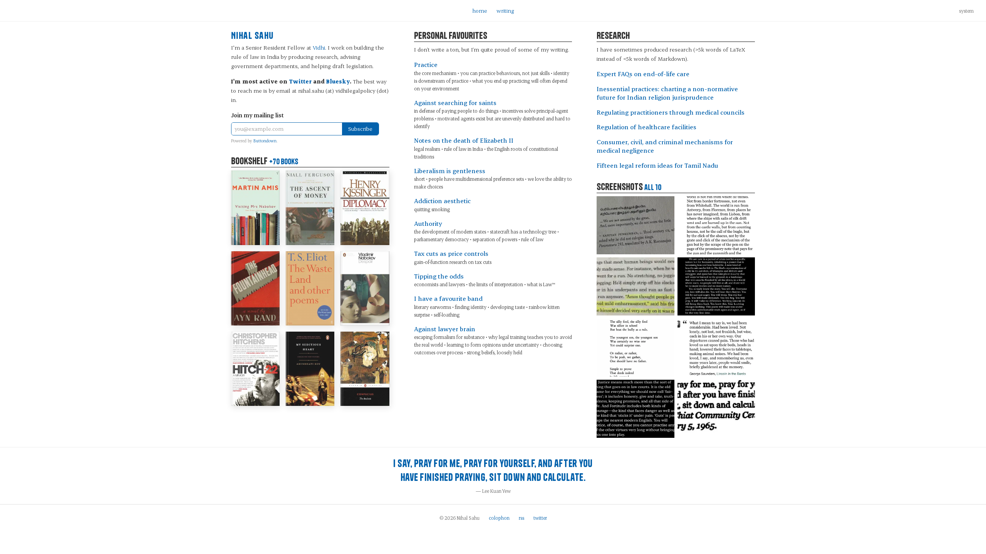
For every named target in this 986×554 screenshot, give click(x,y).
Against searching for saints (455, 102)
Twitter (300, 81)
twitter (540, 518)
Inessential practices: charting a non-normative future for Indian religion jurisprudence (667, 93)
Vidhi (319, 47)
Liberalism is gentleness (449, 171)
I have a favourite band (448, 298)
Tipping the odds (439, 276)
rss (521, 518)
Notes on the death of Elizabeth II (463, 140)
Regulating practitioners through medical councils (671, 112)
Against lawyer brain (444, 329)
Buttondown (265, 141)
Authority (428, 223)
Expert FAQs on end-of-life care (643, 74)
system (966, 11)
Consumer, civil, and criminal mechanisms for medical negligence (665, 146)
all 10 (652, 187)
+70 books (283, 161)
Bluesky (338, 81)
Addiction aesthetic (442, 201)
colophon (499, 518)
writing (505, 10)
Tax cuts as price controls (451, 253)
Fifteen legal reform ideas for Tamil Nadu (657, 165)
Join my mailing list (257, 115)
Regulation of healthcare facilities (646, 127)
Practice (426, 64)
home (479, 10)
